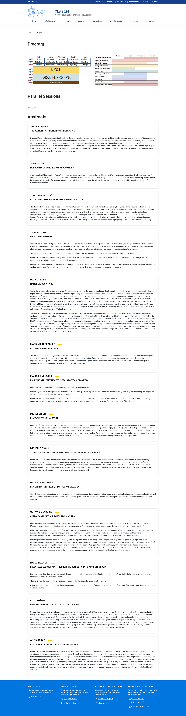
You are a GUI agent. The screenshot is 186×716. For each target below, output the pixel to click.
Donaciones (133, 2)
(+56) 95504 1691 (137, 699)
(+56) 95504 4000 (37, 696)
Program (67, 21)
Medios (110, 2)
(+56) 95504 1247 (137, 702)
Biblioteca (121, 2)
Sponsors (134, 21)
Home (33, 21)
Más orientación (103, 703)
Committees (97, 21)
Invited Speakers (50, 21)
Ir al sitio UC (32, 2)
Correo (155, 2)
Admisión (98, 2)
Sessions (81, 21)
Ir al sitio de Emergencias (73, 703)
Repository (32, 108)
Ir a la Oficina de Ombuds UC (141, 706)
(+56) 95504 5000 (70, 699)
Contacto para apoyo (105, 699)
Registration (150, 21)
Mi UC (145, 2)
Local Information (116, 21)
